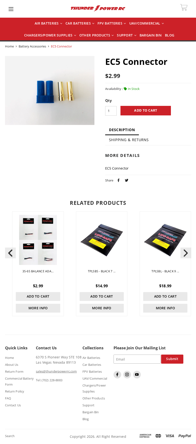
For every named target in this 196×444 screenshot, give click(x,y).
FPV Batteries (110, 23)
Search (10, 436)
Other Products (95, 35)
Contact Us (13, 405)
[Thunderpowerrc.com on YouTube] (137, 377)
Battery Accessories (32, 46)
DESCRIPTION (122, 129)
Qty (108, 100)
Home (9, 46)
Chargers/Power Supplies (49, 35)
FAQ (8, 398)
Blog (85, 419)
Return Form (14, 371)
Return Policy (14, 391)
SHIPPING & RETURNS (129, 139)
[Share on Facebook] (117, 179)
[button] (185, 253)
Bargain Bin (90, 412)
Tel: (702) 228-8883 (49, 380)
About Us (11, 364)
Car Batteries (78, 23)
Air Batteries (47, 23)
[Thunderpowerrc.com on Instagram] (127, 377)
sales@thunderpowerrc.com (56, 371)
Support (125, 35)
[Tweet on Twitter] (126, 179)
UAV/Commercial (145, 23)
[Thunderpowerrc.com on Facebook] (118, 377)
